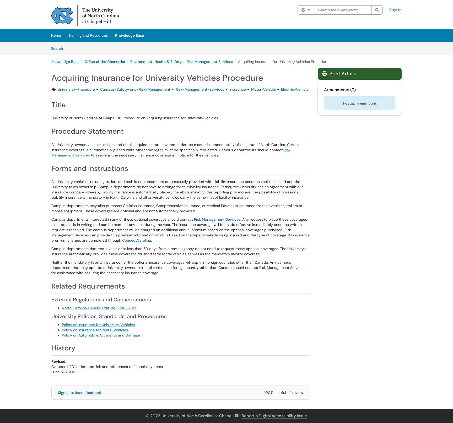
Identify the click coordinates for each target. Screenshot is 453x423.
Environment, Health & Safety (156, 61)
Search (59, 48)
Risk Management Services (210, 61)
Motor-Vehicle (263, 89)
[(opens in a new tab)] (85, 15)
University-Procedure (76, 89)
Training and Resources (88, 35)
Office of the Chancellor (104, 61)
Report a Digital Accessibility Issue (274, 416)
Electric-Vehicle (295, 89)
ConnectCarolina (136, 240)
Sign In (395, 10)
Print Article (342, 73)
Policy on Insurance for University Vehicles (98, 324)
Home (56, 35)
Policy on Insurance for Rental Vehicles (95, 330)
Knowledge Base (129, 35)
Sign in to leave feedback (80, 392)
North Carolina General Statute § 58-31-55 (99, 308)
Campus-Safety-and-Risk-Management (135, 89)
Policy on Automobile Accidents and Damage (101, 335)
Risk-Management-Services (200, 89)
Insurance (237, 89)
